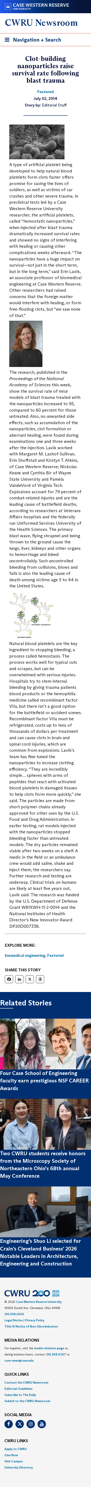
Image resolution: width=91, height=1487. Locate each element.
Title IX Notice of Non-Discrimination (31, 1326)
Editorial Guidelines (18, 1389)
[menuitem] (45, 1382)
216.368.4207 (56, 1354)
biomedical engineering (25, 955)
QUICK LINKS (16, 1374)
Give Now (11, 1455)
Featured (55, 955)
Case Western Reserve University (39, 1302)
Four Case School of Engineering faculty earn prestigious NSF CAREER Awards (44, 1080)
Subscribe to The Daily (20, 1395)
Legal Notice (13, 1320)
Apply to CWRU (15, 1449)
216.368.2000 (14, 1314)
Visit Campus (13, 1461)
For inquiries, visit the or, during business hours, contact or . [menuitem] (37, 1354)
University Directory (18, 1467)
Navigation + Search (31, 41)
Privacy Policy (34, 1320)
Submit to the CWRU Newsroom (27, 1401)
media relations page (49, 1348)
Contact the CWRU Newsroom (26, 1382)
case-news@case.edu (19, 1360)
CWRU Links (16, 1441)
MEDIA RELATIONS (21, 1340)
